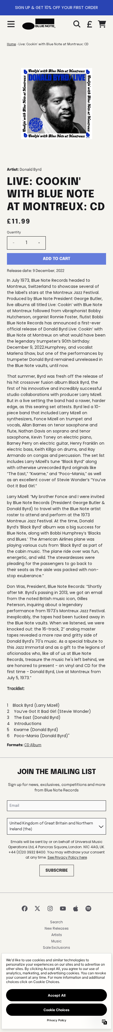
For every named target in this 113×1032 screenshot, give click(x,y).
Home (11, 44)
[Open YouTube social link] (63, 908)
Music (56, 941)
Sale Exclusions (56, 947)
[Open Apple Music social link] (75, 908)
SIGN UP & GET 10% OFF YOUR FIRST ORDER (56, 7)
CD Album (32, 745)
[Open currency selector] (89, 24)
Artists (56, 934)
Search (56, 922)
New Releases (57, 928)
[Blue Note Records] (38, 24)
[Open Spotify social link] (88, 908)
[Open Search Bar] (76, 24)
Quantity (14, 232)
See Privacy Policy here (67, 857)
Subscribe (56, 871)
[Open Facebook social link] (24, 908)
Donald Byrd (30, 170)
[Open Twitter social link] (37, 908)
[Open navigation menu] (11, 24)
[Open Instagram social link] (50, 908)
